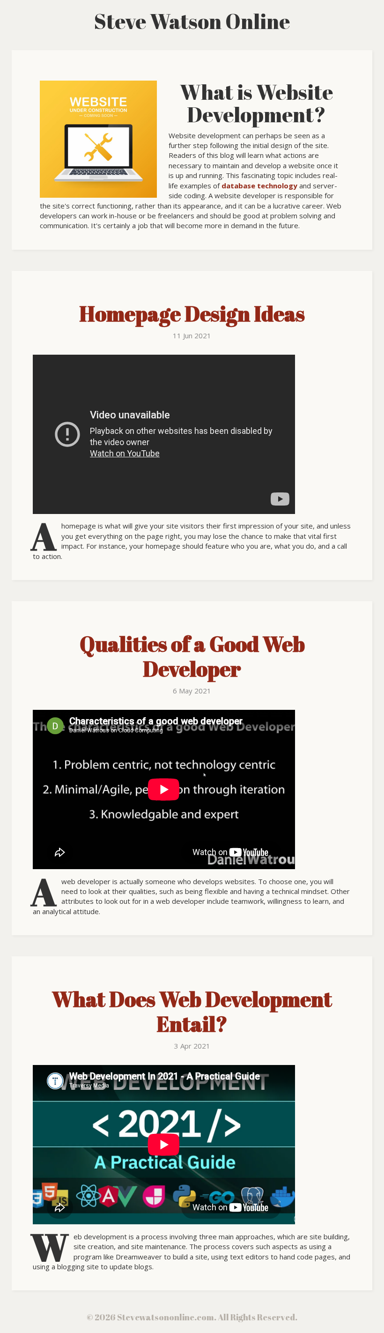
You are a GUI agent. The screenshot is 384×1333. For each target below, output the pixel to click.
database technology (259, 185)
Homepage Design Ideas (192, 313)
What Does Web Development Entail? (192, 1011)
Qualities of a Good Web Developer (192, 656)
